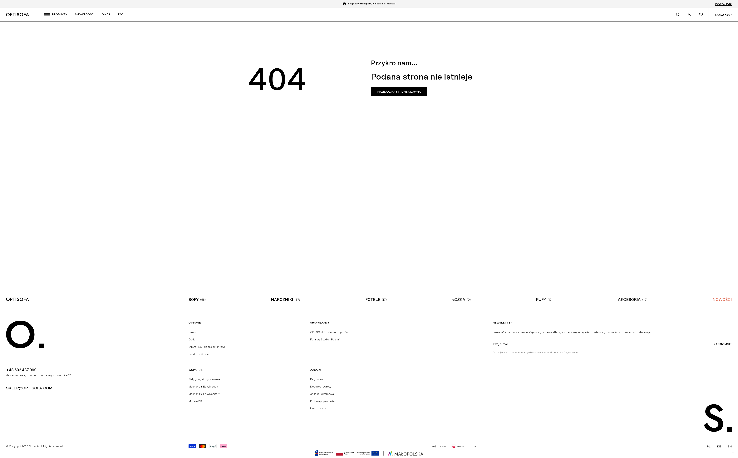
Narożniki (282, 299)
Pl (709, 446)
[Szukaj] (678, 14)
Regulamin (316, 379)
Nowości (722, 299)
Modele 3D (195, 401)
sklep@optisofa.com (29, 388)
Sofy (194, 299)
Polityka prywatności (322, 401)
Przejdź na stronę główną (399, 91)
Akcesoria (629, 299)
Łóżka (458, 299)
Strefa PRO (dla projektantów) (207, 346)
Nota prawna (318, 408)
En (730, 446)
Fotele (372, 299)
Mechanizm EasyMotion (203, 386)
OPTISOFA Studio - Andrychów (329, 332)
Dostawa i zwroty (320, 386)
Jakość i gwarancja (322, 393)
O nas (192, 332)
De (719, 446)
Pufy (541, 299)
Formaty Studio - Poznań (325, 339)
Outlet (192, 339)
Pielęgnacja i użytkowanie (204, 379)
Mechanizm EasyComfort (204, 393)
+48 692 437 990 (21, 370)
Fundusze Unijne (199, 354)
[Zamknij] (733, 453)
